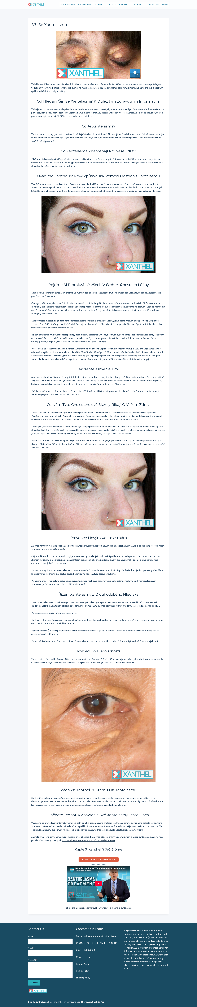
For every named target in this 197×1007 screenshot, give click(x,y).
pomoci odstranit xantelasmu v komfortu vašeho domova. (88, 840)
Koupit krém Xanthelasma (98, 859)
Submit (34, 982)
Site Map (100, 1002)
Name (30, 936)
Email (31, 948)
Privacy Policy (59, 1002)
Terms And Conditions (76, 1002)
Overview (103, 908)
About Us (91, 1002)
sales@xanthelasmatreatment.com (100, 936)
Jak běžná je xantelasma (120, 908)
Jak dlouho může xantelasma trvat (81, 908)
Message (32, 960)
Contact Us (83, 957)
